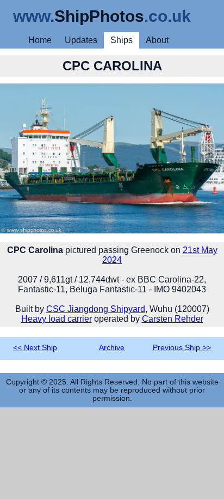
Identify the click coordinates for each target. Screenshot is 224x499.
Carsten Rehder (172, 318)
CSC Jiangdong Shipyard (95, 309)
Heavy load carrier (56, 318)
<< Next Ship (35, 348)
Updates (81, 40)
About (157, 40)
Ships (121, 40)
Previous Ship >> (182, 348)
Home (40, 40)
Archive (112, 348)
